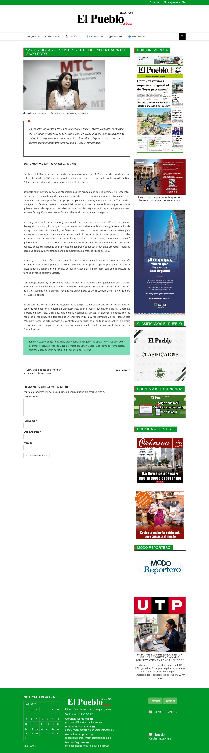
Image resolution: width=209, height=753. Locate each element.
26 (37, 733)
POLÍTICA (71, 113)
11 (31, 723)
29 (52, 733)
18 (31, 728)
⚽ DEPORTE (115, 36)
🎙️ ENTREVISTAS (94, 36)
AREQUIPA (31, 36)
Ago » (33, 745)
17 (26, 728)
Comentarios (30, 396)
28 (47, 733)
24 (26, 733)
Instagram (154, 2)
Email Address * (32, 431)
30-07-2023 (121, 369)
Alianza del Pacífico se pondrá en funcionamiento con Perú (42, 371)
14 (47, 723)
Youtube (158, 2)
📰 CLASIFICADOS (163, 712)
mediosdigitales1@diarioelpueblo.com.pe (87, 745)
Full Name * (30, 420)
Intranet (155, 700)
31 (26, 738)
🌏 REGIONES (135, 36)
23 (58, 728)
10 (26, 723)
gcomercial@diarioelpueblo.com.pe (84, 722)
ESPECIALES (51, 36)
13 (42, 723)
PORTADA (83, 113)
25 (31, 733)
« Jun (26, 745)
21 (47, 728)
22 (52, 728)
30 (58, 733)
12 (37, 723)
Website (27, 442)
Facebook (150, 2)
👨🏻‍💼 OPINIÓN (71, 36)
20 (42, 728)
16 (58, 723)
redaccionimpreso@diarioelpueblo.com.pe (88, 737)
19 (37, 728)
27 (42, 733)
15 (52, 723)
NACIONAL (59, 113)
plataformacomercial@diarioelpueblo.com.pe (89, 729)
